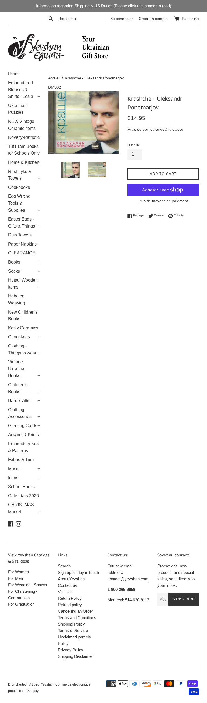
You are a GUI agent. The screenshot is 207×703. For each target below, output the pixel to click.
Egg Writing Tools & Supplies (24, 203)
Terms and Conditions (77, 617)
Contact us (67, 585)
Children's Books (24, 388)
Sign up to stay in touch (78, 572)
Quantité (133, 145)
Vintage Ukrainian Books (24, 369)
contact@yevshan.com (128, 579)
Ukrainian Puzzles (17, 109)
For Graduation (21, 604)
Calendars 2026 (23, 495)
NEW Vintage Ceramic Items (22, 125)
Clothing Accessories (24, 413)
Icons (24, 477)
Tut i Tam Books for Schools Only (24, 150)
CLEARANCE (21, 253)
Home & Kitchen (24, 162)
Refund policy (70, 604)
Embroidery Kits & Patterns (23, 447)
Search (64, 566)
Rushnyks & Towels (24, 175)
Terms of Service (73, 630)
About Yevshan (71, 579)
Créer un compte (153, 19)
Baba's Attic (24, 400)
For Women (18, 572)
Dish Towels (20, 235)
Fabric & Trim (21, 459)
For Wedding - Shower (27, 585)
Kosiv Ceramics (23, 328)
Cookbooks (19, 187)
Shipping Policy (71, 624)
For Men (15, 578)
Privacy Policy (70, 650)
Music (24, 468)
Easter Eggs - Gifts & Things (24, 222)
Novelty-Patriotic (24, 137)
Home (14, 73)
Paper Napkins (24, 244)
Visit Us (65, 592)
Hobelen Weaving (16, 299)
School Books (21, 486)
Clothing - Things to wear (24, 349)
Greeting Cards (24, 425)
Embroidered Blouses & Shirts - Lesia (24, 89)
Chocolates (24, 337)
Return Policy (70, 598)
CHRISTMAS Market (24, 508)
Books (24, 262)
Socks (24, 271)
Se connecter (121, 19)
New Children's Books (22, 315)
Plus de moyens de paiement (163, 201)
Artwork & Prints (24, 434)
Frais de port (138, 129)
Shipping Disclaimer (75, 656)
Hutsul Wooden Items (24, 283)
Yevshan (47, 684)
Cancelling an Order (75, 611)
